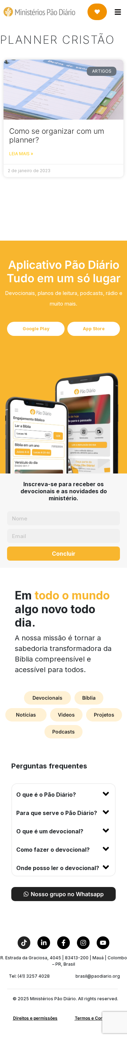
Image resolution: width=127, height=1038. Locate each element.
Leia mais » (21, 153)
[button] (63, 793)
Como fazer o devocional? (53, 849)
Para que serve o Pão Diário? (56, 812)
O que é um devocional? (49, 831)
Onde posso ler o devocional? (57, 867)
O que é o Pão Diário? (46, 794)
